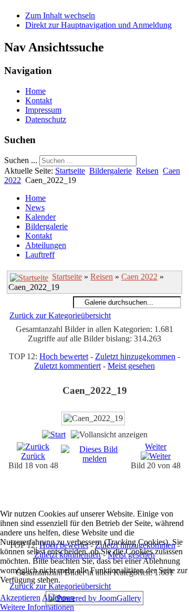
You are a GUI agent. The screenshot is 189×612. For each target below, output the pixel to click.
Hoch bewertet (63, 356)
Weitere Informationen (37, 607)
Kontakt (38, 100)
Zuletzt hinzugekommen (135, 356)
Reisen (147, 170)
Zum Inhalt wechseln (60, 15)
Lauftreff (40, 254)
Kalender (40, 216)
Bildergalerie (110, 170)
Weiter (155, 446)
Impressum (43, 109)
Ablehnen (58, 597)
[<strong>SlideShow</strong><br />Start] (53, 434)
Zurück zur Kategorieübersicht (60, 315)
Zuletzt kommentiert (67, 365)
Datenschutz (45, 119)
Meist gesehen (131, 365)
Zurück (33, 456)
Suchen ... (20, 160)
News (35, 207)
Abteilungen (45, 245)
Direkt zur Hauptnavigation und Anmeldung (98, 24)
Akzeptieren (20, 597)
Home (35, 91)
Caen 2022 (139, 276)
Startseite (70, 170)
